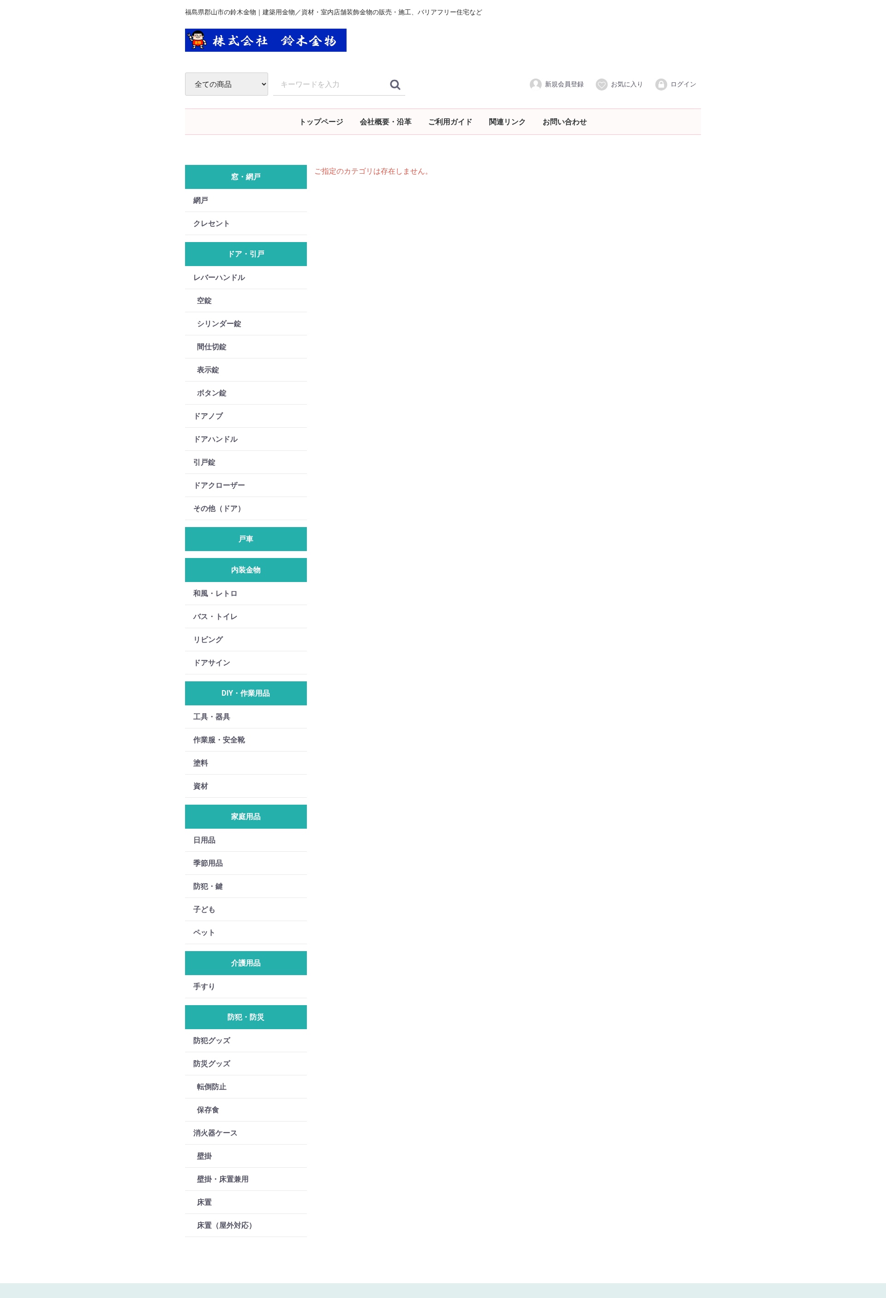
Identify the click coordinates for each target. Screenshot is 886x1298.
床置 (204, 1202)
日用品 (204, 840)
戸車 (246, 538)
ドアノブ (208, 416)
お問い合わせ (565, 121)
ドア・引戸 (245, 253)
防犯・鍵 (208, 886)
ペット (204, 932)
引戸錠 (204, 462)
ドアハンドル (215, 439)
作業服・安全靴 (219, 739)
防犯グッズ (211, 1040)
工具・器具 (211, 716)
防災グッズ (211, 1063)
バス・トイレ (215, 616)
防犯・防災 (245, 1017)
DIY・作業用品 (246, 693)
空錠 (204, 300)
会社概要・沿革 (386, 121)
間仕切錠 (212, 346)
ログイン (683, 84)
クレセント (211, 223)
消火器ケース (215, 1132)
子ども (204, 909)
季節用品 (208, 863)
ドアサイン (211, 662)
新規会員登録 (564, 84)
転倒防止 (212, 1086)
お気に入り (627, 84)
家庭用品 (246, 816)
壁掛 (204, 1156)
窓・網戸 (246, 176)
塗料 (200, 762)
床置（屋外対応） (226, 1225)
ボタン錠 (212, 392)
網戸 (200, 200)
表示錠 (208, 369)
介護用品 (246, 962)
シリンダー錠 (219, 323)
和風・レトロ (215, 593)
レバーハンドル (219, 277)
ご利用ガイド (450, 121)
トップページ (321, 121)
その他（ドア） (219, 508)
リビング (208, 639)
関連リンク (507, 121)
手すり (204, 986)
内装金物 (246, 569)
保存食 (208, 1109)
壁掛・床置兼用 (223, 1179)
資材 (200, 786)
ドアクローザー (219, 485)
